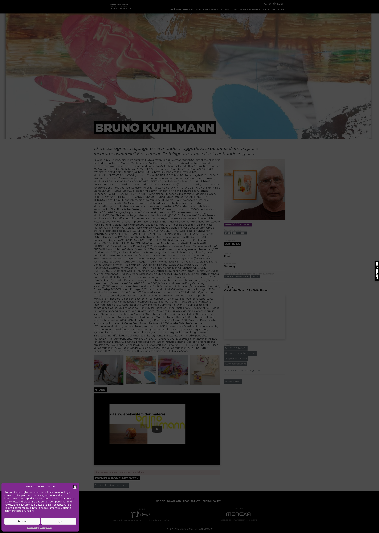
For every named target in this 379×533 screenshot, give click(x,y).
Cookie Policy (33, 527)
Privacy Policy (46, 527)
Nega (59, 521)
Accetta (22, 521)
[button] (74, 486)
